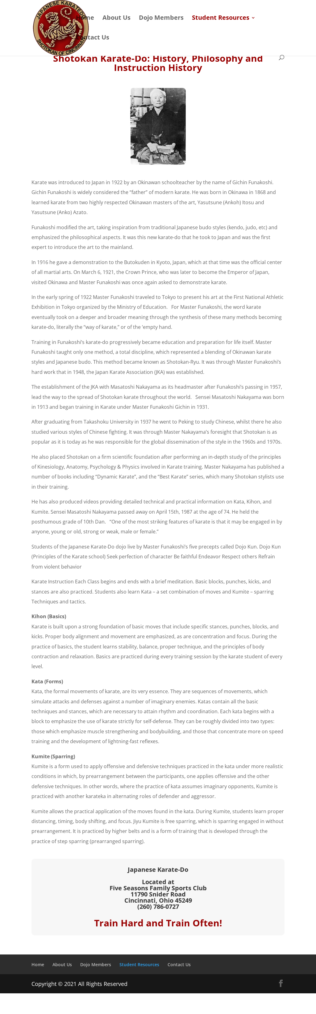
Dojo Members (161, 18)
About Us (116, 18)
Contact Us (92, 38)
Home (85, 18)
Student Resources (220, 18)
